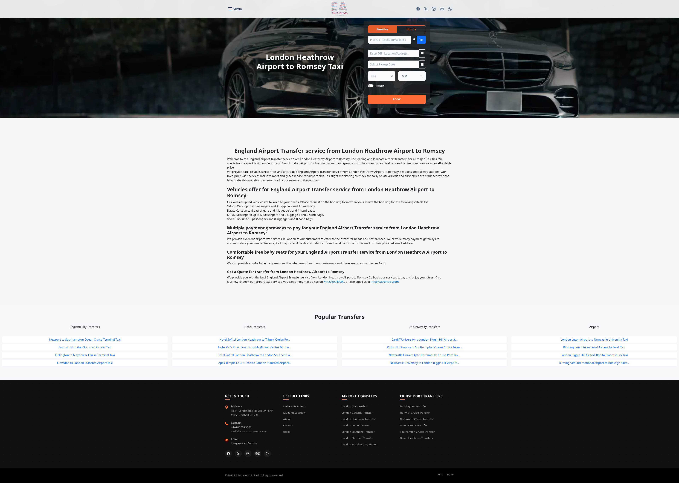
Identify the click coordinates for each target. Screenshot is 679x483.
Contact (288, 425)
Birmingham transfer (413, 406)
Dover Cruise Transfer (413, 425)
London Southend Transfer (358, 431)
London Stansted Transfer (357, 438)
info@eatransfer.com (384, 282)
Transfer (382, 29)
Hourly (411, 29)
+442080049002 (333, 282)
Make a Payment (293, 406)
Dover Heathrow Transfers (416, 438)
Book (397, 99)
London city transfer (354, 406)
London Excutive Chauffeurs (359, 444)
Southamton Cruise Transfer (417, 431)
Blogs (286, 431)
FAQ (440, 474)
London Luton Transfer (356, 425)
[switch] (370, 85)
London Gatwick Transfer (357, 412)
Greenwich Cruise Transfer (416, 419)
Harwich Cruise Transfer (415, 412)
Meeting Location (294, 412)
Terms (450, 474)
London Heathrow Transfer (358, 419)
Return (379, 86)
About (287, 419)
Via (421, 40)
